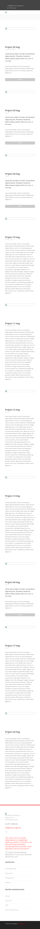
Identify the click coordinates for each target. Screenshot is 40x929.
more (20, 79)
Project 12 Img (12, 409)
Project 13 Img (12, 495)
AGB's (7, 905)
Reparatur (8, 882)
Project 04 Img (12, 173)
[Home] (20, 12)
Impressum (8, 901)
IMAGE (7, 49)
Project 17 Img (12, 645)
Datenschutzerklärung (11, 910)
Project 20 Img (12, 731)
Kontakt (7, 896)
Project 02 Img (12, 47)
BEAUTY (12, 239)
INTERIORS (13, 49)
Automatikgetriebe (10, 869)
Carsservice (21, 924)
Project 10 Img (12, 237)
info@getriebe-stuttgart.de (15, 6)
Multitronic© (9, 873)
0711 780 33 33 (11, 8)
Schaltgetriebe (9, 878)
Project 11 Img (12, 323)
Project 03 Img (12, 110)
